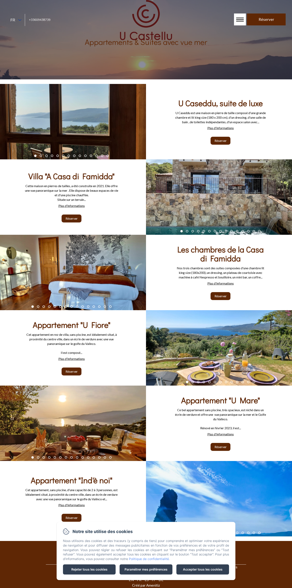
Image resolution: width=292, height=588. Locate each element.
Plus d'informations (220, 128)
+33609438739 (39, 20)
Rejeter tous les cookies (89, 569)
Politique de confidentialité (149, 559)
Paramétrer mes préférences (146, 569)
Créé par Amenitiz (146, 585)
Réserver (221, 140)
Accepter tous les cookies (202, 569)
